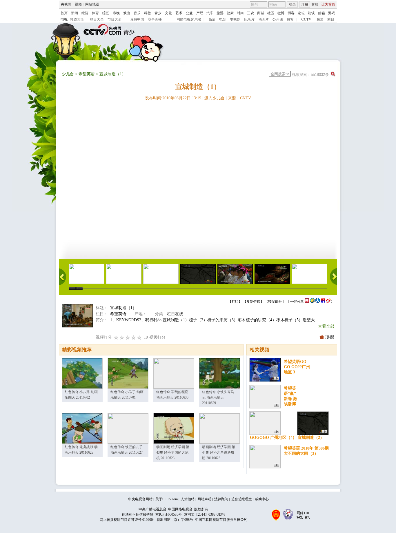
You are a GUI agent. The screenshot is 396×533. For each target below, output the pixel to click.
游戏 (331, 13)
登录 (292, 5)
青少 (158, 13)
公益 (189, 13)
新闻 (74, 13)
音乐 (137, 13)
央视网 (66, 4)
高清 (211, 19)
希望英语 (87, 74)
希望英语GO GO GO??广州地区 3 (297, 366)
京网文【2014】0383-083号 (204, 514)
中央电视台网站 (140, 499)
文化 (168, 13)
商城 (260, 13)
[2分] (116, 337)
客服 (314, 4)
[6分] (128, 337)
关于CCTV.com (166, 499)
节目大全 (114, 19)
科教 (147, 13)
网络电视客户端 (189, 19)
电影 (222, 19)
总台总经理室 (241, 499)
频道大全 (77, 19)
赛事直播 (155, 19)
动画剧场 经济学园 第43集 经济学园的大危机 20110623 (172, 452)
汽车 (209, 13)
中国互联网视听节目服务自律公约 (221, 520)
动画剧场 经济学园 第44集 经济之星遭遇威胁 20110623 (218, 452)
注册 (304, 5)
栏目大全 (97, 19)
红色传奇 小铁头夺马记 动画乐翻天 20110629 (218, 397)
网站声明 (204, 499)
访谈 (311, 13)
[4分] (122, 337)
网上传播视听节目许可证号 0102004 (127, 520)
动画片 (263, 19)
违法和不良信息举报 (137, 514)
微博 (280, 13)
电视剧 (235, 19)
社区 (270, 13)
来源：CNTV (239, 98)
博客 (291, 13)
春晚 (116, 13)
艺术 (178, 13)
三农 (250, 13)
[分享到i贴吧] (323, 302)
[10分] (139, 337)
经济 (84, 13)
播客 (290, 19)
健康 (230, 13)
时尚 (240, 13)
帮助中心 (262, 499)
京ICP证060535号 (168, 514)
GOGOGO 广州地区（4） (273, 437)
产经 (199, 13)
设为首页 (328, 4)
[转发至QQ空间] (312, 302)
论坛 (301, 13)
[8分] (134, 337)
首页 (64, 13)
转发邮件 (275, 302)
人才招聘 (188, 499)
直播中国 (137, 19)
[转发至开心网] (307, 302)
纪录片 (249, 19)
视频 (78, 4)
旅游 (220, 13)
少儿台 (68, 74)
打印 (235, 302)
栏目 (330, 19)
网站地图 (92, 4)
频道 (320, 19)
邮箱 (321, 13)
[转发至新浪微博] (328, 302)
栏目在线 (175, 314)
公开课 (278, 19)
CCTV (306, 19)
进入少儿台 (214, 98)
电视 (64, 19)
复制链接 (253, 302)
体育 (95, 13)
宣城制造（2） (311, 437)
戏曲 (126, 13)
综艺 (105, 13)
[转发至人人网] (317, 302)
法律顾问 (221, 499)
